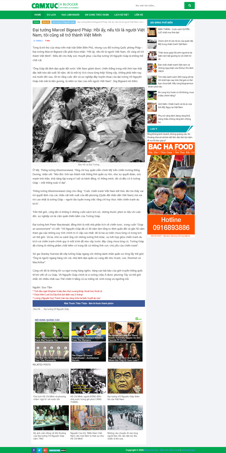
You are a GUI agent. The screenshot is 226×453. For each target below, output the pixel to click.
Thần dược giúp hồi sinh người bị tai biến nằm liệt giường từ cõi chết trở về (175, 55)
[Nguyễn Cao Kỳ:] (88, 417)
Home (36, 22)
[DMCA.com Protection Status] (57, 450)
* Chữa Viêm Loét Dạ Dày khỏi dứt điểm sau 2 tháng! (58, 294)
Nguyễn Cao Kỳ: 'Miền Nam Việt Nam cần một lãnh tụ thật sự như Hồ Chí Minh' (87, 436)
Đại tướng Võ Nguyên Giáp (63, 22)
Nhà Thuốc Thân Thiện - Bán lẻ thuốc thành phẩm (88, 303)
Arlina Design (188, 450)
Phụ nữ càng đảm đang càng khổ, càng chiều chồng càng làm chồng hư (174, 119)
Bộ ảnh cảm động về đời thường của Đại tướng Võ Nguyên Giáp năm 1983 (49, 436)
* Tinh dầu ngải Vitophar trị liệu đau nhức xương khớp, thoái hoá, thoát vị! (67, 291)
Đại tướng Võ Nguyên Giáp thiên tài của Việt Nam (123, 398)
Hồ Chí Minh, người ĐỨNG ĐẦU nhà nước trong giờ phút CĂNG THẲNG (85, 399)
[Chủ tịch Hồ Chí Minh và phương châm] (51, 381)
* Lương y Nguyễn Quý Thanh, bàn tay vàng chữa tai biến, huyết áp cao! (66, 298)
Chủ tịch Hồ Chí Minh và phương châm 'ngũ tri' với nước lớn (49, 398)
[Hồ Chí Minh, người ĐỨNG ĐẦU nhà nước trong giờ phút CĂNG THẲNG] (88, 381)
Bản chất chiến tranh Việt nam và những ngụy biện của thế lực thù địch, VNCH (176, 68)
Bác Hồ (46, 22)
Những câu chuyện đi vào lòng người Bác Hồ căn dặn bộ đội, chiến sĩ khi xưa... (122, 436)
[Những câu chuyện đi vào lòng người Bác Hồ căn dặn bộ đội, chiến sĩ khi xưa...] (125, 417)
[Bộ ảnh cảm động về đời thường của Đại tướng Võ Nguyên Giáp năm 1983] (51, 417)
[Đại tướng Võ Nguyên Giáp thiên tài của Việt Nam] (125, 381)
